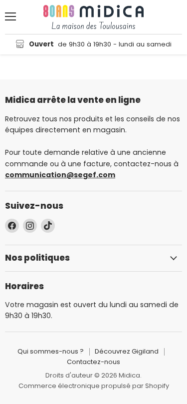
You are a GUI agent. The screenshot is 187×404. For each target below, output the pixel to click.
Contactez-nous (93, 362)
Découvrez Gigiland (127, 351)
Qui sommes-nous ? (50, 351)
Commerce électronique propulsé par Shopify (93, 386)
